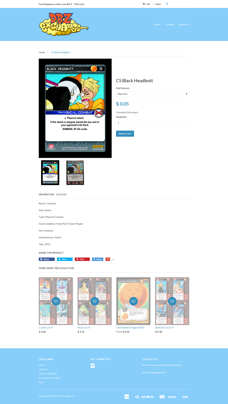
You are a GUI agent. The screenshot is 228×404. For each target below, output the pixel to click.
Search (42, 365)
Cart (147, 4)
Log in (158, 4)
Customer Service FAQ (49, 378)
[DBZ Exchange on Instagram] (92, 367)
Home (157, 24)
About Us (184, 24)
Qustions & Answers (48, 373)
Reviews (61, 194)
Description (46, 194)
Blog (41, 382)
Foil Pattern (123, 88)
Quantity (121, 116)
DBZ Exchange (63, 396)
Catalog (169, 24)
